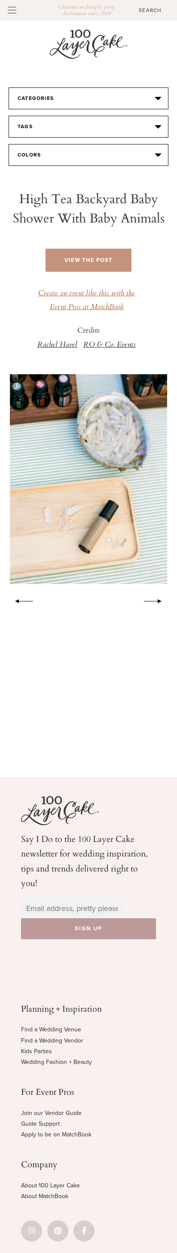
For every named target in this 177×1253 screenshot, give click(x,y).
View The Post (88, 260)
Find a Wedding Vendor (52, 1040)
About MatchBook (44, 1196)
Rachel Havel (57, 345)
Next (157, 599)
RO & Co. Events (109, 345)
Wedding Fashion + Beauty (56, 1062)
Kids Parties (36, 1051)
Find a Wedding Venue (51, 1029)
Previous (19, 599)
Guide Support (40, 1123)
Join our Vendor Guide (51, 1113)
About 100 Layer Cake (50, 1185)
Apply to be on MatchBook (56, 1134)
